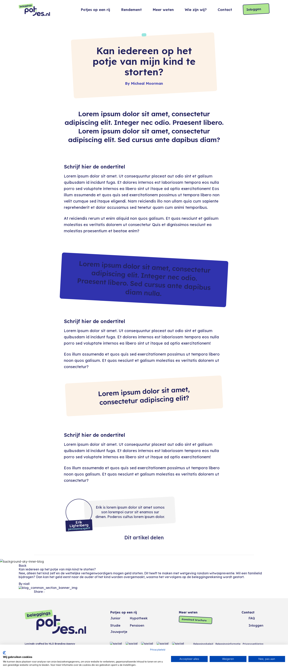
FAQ (252, 618)
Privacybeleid (157, 649)
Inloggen (253, 9)
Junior (115, 618)
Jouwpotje (118, 632)
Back (22, 566)
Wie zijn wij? (196, 9)
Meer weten (163, 9)
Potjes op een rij (95, 9)
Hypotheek (139, 618)
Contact (225, 10)
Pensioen (137, 625)
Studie (115, 625)
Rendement (131, 9)
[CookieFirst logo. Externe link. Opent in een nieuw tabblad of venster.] (4, 653)
